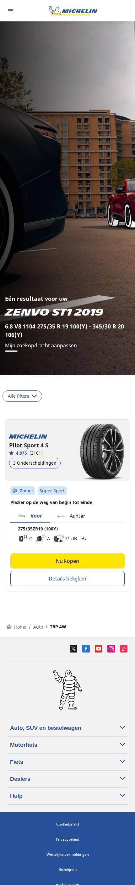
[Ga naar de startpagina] (73, 10)
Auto (38, 627)
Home (20, 627)
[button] (30, 516)
